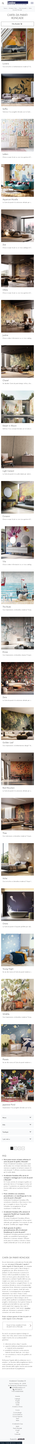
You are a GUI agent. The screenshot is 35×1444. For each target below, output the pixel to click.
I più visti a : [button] (7, 1139)
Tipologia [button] (5, 1132)
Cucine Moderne (17, 1414)
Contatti (17, 1403)
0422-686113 (18, 1389)
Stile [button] (4, 1125)
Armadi (17, 1430)
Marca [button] (4, 1118)
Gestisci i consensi (16, 1443)
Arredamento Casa (17, 1424)
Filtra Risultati (16, 24)
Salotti (17, 1426)
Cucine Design (17, 1412)
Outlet (17, 1405)
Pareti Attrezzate (17, 1428)
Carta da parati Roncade (22, 9)
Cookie (7, 1443)
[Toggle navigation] (32, 3)
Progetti (17, 1401)
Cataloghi (17, 1399)
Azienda (17, 1396)
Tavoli (17, 1418)
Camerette (17, 1434)
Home (5, 8)
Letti (17, 1432)
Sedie (17, 1420)
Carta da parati (23, 8)
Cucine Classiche (17, 1416)
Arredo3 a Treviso (17, 1407)
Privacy (2, 1443)
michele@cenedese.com (18, 1387)
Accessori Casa (13, 8)
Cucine (17, 1410)
